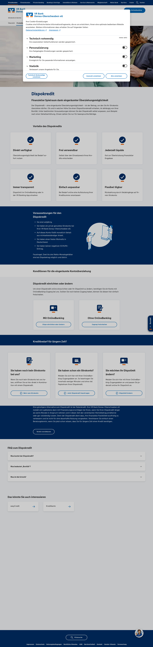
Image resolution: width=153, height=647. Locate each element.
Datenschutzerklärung (35, 30)
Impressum (54, 30)
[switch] (124, 47)
